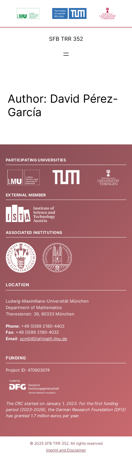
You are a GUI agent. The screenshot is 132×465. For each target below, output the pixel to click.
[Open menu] (66, 54)
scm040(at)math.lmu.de (43, 338)
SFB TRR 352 (66, 39)
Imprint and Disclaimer (66, 450)
